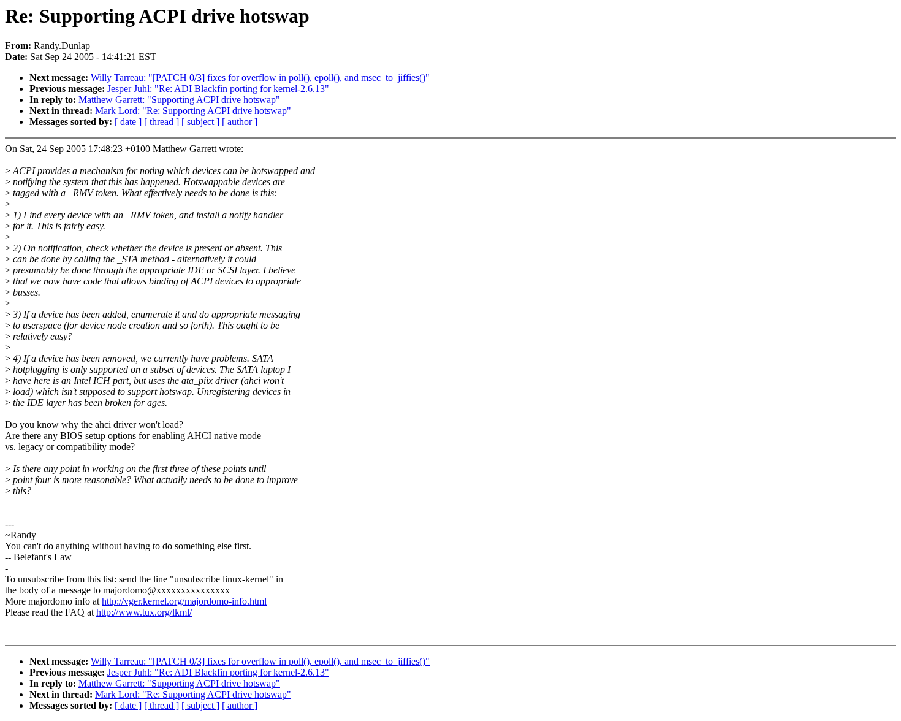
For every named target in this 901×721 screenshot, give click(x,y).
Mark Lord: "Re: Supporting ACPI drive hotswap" (193, 110)
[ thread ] (161, 121)
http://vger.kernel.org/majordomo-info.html (184, 601)
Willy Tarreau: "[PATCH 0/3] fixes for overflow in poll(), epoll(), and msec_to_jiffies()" (260, 77)
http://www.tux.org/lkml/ (144, 612)
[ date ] (128, 121)
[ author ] (239, 121)
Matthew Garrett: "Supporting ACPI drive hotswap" (179, 99)
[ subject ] (200, 121)
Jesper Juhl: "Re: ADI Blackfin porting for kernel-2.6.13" (218, 88)
